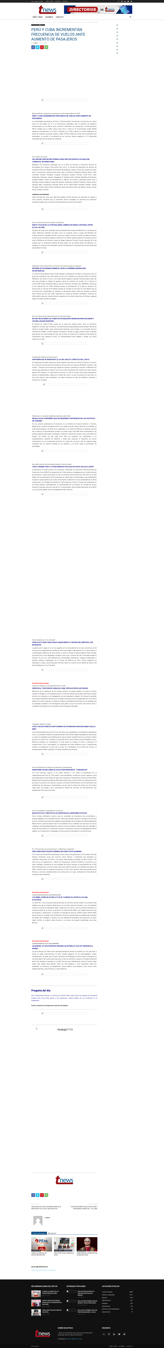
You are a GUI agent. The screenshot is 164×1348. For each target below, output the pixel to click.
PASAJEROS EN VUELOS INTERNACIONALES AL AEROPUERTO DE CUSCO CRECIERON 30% (46, 1208)
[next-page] (35, 1259)
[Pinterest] (42, 47)
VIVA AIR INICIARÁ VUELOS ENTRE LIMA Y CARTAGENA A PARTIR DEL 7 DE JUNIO (84, 1208)
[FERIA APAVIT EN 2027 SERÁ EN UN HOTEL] (64, 1244)
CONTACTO (65, 1)
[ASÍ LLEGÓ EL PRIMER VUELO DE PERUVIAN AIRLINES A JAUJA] (71, 1312)
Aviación (49, 22)
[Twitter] (128, 1)
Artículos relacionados (39, 1233)
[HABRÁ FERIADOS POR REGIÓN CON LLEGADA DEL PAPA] (87, 1244)
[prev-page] (32, 1259)
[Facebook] (118, 1)
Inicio (32, 22)
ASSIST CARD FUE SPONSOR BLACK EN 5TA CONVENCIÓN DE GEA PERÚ (52, 1302)
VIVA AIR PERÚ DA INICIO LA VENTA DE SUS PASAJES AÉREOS (86, 1293)
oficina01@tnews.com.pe (74, 1339)
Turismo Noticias (40, 22)
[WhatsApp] (46, 47)
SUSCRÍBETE (58, 1)
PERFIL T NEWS (49, 1)
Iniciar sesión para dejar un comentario (43, 1270)
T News (36, 43)
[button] (130, 17)
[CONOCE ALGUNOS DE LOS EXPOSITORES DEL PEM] (41, 1244)
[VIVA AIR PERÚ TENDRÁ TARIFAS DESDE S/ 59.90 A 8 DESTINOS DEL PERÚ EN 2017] (71, 1303)
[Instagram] (121, 1)
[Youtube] (131, 1)
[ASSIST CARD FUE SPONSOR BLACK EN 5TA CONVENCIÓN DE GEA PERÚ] (36, 1303)
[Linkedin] (125, 1)
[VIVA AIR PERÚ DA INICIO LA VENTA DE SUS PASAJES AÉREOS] (71, 1293)
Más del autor (52, 1233)
